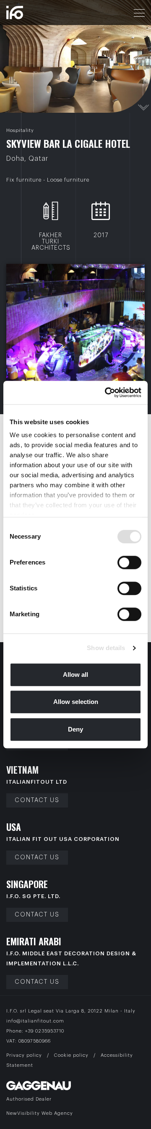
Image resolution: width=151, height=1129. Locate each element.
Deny (75, 729)
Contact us (37, 800)
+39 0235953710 (44, 1031)
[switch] (129, 562)
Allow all (75, 674)
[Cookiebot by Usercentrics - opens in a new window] (106, 392)
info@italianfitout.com (35, 1021)
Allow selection (75, 701)
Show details (106, 647)
